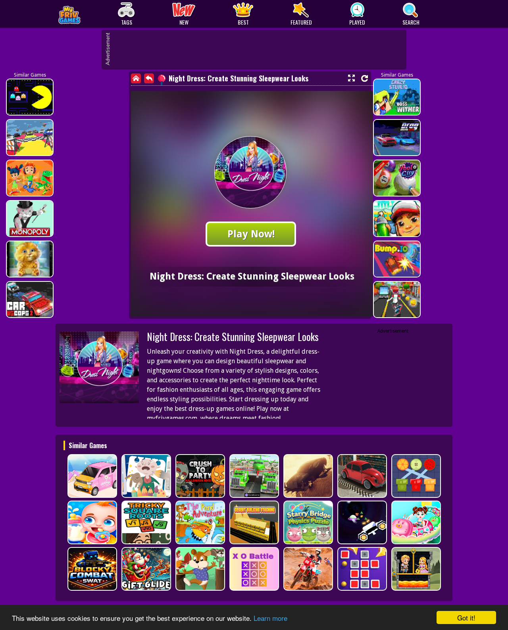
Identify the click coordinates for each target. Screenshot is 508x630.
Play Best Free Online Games (88, 14)
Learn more (270, 618)
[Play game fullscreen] (351, 78)
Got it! (466, 617)
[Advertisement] (258, 49)
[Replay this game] (364, 78)
